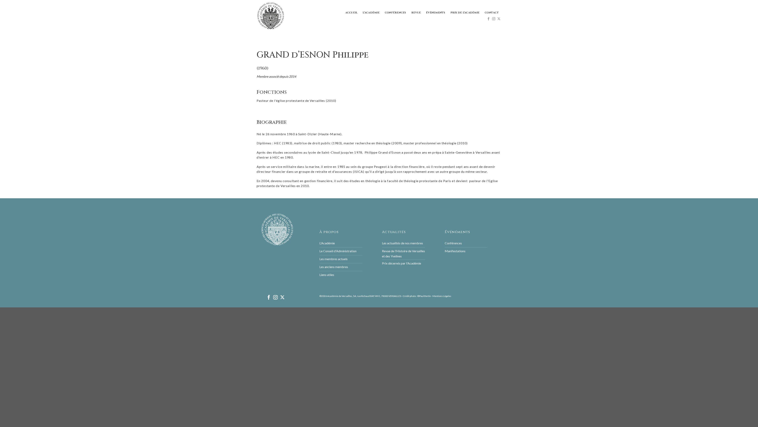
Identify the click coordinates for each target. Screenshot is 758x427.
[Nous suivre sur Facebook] (488, 19)
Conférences (395, 12)
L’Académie (371, 12)
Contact (492, 12)
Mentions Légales (441, 296)
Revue (416, 12)
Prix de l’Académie (465, 12)
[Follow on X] (498, 19)
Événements (435, 12)
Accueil (351, 12)
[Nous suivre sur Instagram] (493, 19)
